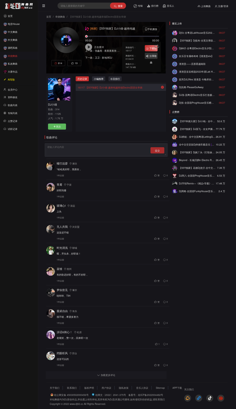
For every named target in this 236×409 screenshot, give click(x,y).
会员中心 (12, 89)
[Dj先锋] (174, 87)
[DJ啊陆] (174, 144)
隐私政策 (124, 387)
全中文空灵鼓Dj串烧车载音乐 (197, 144)
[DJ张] (174, 94)
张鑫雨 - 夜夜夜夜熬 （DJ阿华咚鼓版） (116, 50)
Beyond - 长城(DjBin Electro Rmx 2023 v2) (197, 160)
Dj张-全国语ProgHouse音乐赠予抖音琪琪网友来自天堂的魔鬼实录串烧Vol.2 (197, 102)
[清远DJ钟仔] (174, 48)
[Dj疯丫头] (174, 152)
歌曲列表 (12, 105)
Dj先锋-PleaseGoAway (191, 87)
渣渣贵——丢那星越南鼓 (192, 63)
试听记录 (12, 129)
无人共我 (62, 227)
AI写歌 (11, 79)
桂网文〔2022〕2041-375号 (110, 395)
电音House (14, 24)
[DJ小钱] (174, 121)
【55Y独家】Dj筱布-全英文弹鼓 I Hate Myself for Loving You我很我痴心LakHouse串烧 (197, 40)
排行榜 (154, 5)
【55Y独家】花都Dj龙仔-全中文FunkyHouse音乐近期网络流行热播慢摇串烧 (197, 168)
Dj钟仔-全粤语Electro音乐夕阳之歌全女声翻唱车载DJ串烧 (197, 48)
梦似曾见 (62, 290)
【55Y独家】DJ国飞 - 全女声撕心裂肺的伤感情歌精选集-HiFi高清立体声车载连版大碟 (197, 129)
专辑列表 (12, 113)
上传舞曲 (206, 6)
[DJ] (174, 160)
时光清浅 (62, 248)
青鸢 (59, 184)
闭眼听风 (62, 353)
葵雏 (59, 269)
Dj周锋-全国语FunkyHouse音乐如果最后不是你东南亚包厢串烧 (197, 191)
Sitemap (160, 387)
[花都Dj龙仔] (174, 167)
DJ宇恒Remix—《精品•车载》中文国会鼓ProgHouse (197, 183)
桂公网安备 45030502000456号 (71, 395)
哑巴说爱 (62, 163)
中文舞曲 (12, 32)
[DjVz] (174, 32)
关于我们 (54, 387)
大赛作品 (12, 71)
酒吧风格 (12, 47)
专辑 (140, 5)
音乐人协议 (142, 387)
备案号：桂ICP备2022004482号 (145, 395)
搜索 (120, 6)
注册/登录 (223, 6)
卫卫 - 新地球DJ (103, 57)
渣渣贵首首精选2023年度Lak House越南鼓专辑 (197, 71)
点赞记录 (12, 121)
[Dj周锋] (174, 191)
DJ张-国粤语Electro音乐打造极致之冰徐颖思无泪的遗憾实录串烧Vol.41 (197, 95)
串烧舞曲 (12, 56)
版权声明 (89, 387)
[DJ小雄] (59, 89)
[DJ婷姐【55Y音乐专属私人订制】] (174, 136)
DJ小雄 (52, 104)
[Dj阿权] (174, 56)
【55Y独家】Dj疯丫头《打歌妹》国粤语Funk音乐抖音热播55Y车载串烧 (197, 152)
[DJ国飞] (174, 128)
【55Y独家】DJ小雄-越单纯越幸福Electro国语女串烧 (110, 87)
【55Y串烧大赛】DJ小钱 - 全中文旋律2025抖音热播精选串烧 (197, 121)
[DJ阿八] (174, 175)
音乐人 (170, 5)
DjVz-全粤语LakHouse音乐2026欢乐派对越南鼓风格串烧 (197, 32)
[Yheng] (174, 183)
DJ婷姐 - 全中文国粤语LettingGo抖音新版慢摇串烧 (197, 136)
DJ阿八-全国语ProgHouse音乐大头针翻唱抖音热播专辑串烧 (197, 175)
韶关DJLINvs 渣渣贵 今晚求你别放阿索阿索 (197, 79)
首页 (10, 16)
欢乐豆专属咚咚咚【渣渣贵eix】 (196, 56)
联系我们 (72, 387)
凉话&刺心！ (64, 332)
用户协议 (106, 387)
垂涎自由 (62, 311)
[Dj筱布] (174, 40)
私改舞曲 (12, 63)
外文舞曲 (12, 39)
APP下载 (177, 387)
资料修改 (12, 97)
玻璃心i (61, 206)
